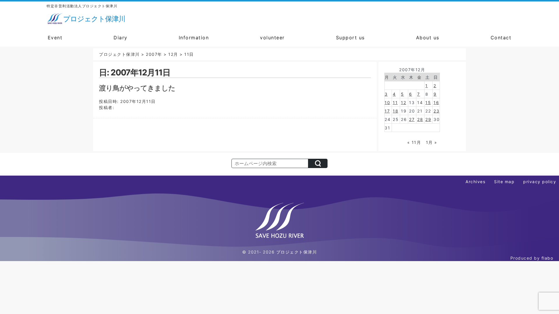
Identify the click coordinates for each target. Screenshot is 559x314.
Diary (121, 37)
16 (436, 102)
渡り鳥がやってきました (137, 88)
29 (428, 119)
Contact (501, 37)
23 (436, 110)
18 (395, 110)
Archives (475, 181)
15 (428, 102)
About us (427, 37)
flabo (547, 258)
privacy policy (539, 181)
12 (403, 102)
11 (395, 102)
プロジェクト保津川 (296, 251)
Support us (350, 37)
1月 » (431, 142)
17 (387, 110)
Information (194, 37)
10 (387, 102)
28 (420, 119)
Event (55, 37)
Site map (504, 181)
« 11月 (414, 142)
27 (412, 119)
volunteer (272, 37)
